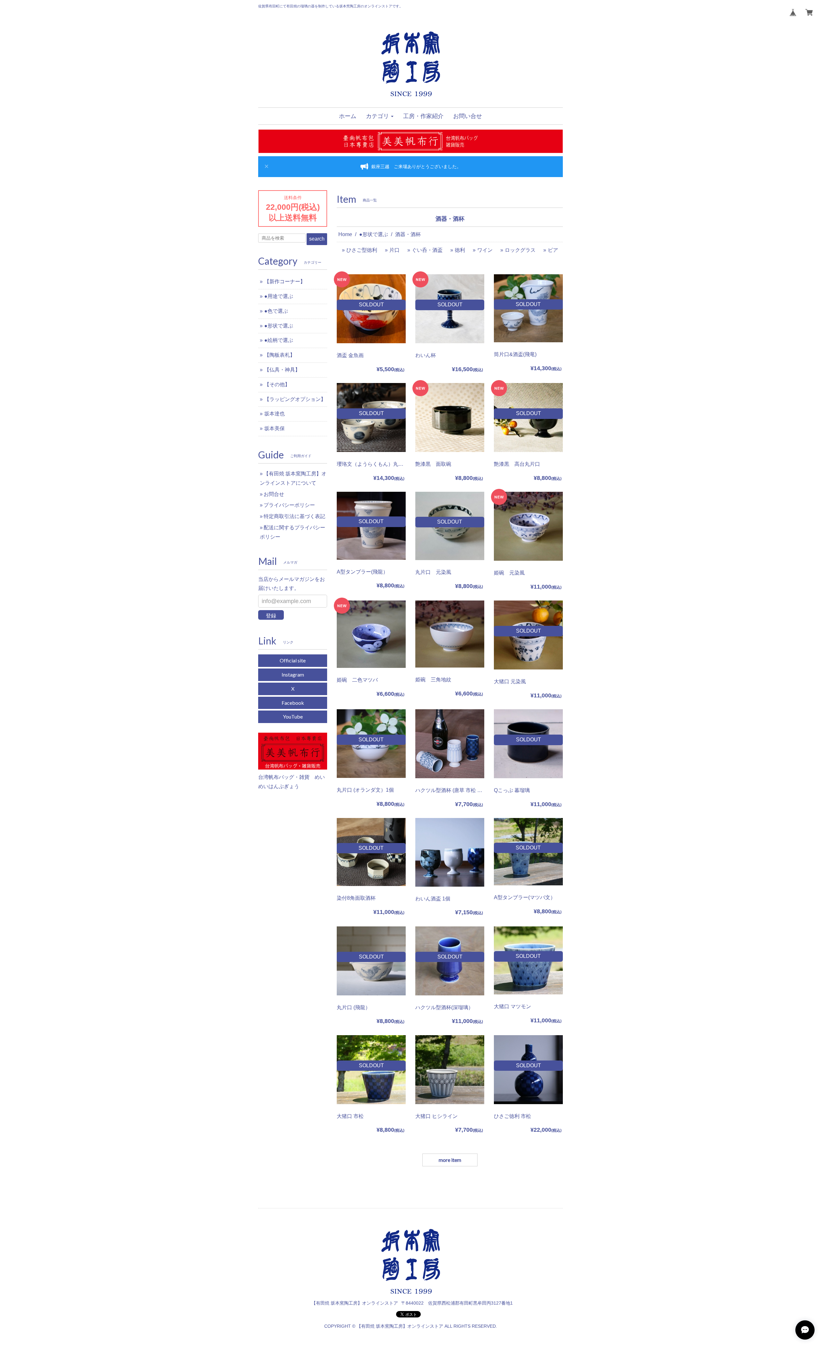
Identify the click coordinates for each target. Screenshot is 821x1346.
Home (345, 234)
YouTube (293, 716)
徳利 (460, 250)
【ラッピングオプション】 (295, 399)
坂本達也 (274, 413)
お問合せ (274, 494)
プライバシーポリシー (289, 505)
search (317, 239)
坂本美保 (274, 428)
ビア (553, 250)
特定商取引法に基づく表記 (294, 516)
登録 (271, 615)
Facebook (293, 703)
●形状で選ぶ (373, 234)
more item (450, 1160)
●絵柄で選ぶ (278, 340)
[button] (379, 116)
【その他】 (277, 384)
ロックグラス (520, 250)
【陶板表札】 (279, 355)
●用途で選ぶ (278, 296)
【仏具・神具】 (282, 369)
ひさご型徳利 (361, 250)
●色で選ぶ (276, 311)
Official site (293, 660)
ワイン (485, 250)
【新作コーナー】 (284, 281)
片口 (394, 250)
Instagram (293, 674)
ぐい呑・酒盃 (427, 250)
